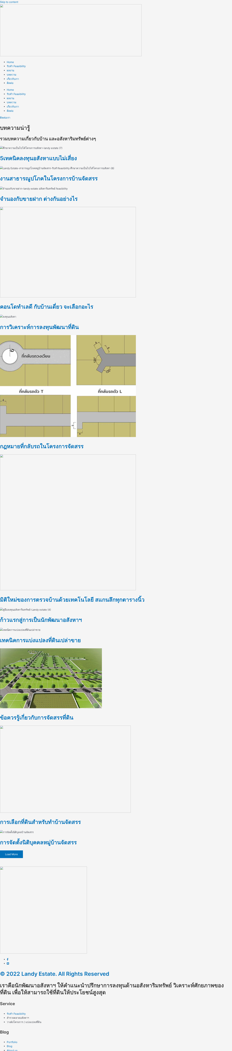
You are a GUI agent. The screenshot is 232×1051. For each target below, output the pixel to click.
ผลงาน (10, 70)
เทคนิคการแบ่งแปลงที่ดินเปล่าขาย (40, 640)
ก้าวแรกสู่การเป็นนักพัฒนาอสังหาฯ (41, 620)
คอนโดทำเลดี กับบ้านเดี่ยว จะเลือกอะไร (46, 306)
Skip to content (9, 2)
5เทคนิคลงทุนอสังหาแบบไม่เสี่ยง (38, 158)
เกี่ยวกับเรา (13, 79)
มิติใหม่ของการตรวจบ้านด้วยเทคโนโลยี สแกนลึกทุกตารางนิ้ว (72, 599)
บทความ (11, 74)
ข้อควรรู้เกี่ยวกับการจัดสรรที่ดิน (36, 717)
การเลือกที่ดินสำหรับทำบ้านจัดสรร (40, 822)
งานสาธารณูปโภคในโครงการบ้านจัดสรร (49, 178)
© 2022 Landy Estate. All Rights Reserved (54, 973)
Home (10, 62)
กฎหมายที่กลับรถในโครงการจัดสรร (42, 446)
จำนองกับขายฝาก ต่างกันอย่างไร (39, 198)
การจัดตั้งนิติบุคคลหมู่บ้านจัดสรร (38, 842)
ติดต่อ (10, 83)
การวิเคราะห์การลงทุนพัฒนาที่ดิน (39, 327)
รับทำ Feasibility (16, 66)
